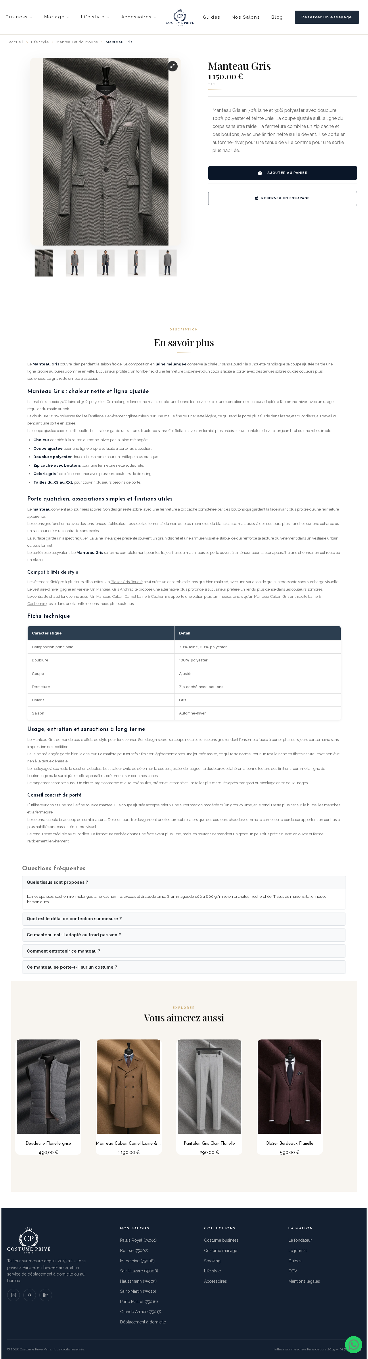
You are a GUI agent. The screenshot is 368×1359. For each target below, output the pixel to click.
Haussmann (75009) (138, 1281)
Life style (212, 1271)
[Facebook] (29, 1295)
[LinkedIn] (45, 1295)
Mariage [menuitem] (54, 17)
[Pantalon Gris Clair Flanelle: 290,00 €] (209, 1097)
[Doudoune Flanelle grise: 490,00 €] (48, 1097)
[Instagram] (13, 1295)
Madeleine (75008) (137, 1261)
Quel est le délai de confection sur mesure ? (74, 918)
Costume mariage (220, 1250)
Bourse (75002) (134, 1250)
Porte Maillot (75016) (139, 1301)
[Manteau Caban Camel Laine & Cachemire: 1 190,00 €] (129, 1097)
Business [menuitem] (17, 17)
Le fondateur (300, 1240)
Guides (211, 17)
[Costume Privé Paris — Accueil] (180, 17)
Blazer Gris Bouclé (127, 581)
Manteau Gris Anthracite (117, 589)
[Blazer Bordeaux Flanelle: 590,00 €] (290, 1097)
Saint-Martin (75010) (138, 1291)
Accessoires (215, 1281)
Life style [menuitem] (92, 17)
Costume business (221, 1240)
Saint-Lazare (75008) (139, 1271)
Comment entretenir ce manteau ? (63, 951)
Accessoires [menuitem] (136, 17)
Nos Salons (246, 17)
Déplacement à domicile (143, 1322)
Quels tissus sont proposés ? (57, 882)
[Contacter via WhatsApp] (353, 1344)
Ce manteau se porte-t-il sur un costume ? (72, 967)
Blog (277, 17)
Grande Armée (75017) (140, 1311)
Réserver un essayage (327, 17)
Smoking (212, 1261)
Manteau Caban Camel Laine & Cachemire (133, 596)
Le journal (297, 1250)
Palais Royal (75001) (138, 1240)
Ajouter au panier (287, 173)
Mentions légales (304, 1281)
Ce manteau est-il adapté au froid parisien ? (74, 934)
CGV (292, 1271)
